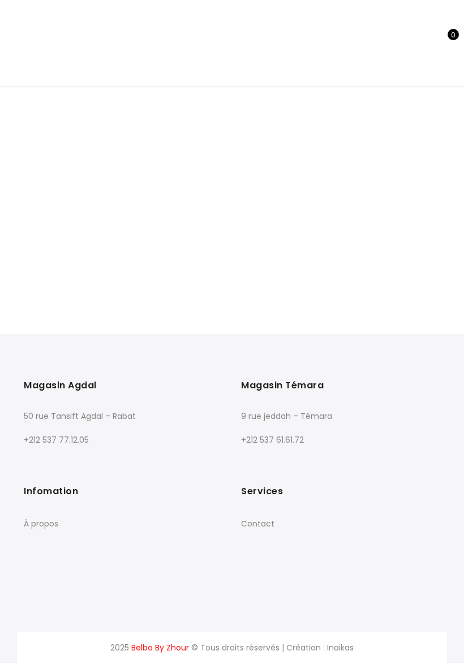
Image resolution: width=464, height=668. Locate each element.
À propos (41, 523)
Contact (257, 523)
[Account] (407, 43)
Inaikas (340, 647)
